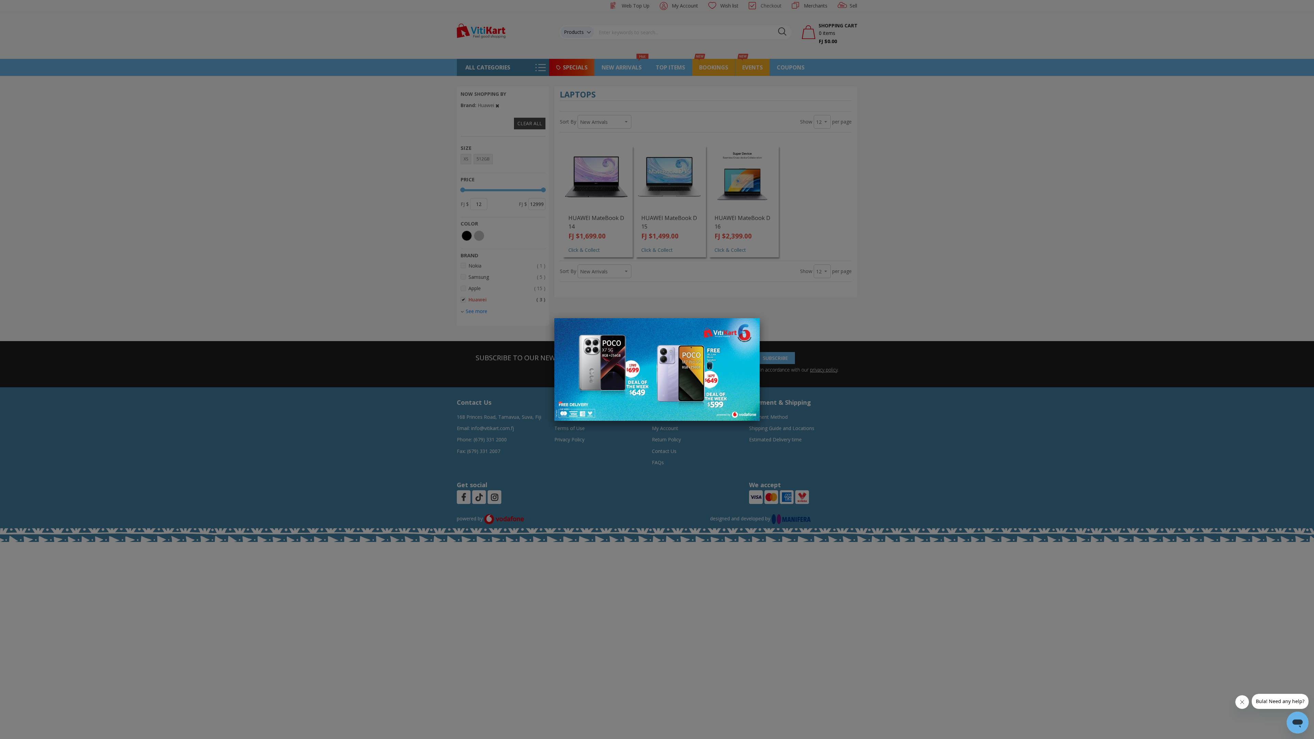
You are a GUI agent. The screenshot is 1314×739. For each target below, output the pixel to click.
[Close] (750, 327)
